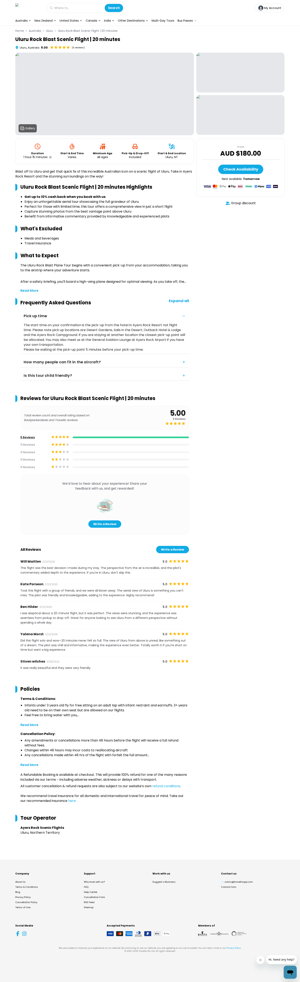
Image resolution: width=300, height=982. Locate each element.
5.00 (44, 47)
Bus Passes (185, 21)
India (107, 21)
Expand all (179, 300)
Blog (17, 892)
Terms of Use (22, 907)
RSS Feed (89, 902)
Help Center (90, 892)
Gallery (30, 128)
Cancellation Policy (26, 902)
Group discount (243, 203)
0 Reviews (27, 445)
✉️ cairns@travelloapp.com (237, 881)
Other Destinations (131, 21)
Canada (91, 21)
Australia (21, 21)
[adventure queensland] (219, 933)
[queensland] (239, 933)
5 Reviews (27, 437)
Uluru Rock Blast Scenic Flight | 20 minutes (88, 31)
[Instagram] (24, 933)
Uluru (49, 31)
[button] (50, 157)
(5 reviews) (78, 47)
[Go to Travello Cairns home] (29, 7)
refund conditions (166, 786)
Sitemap (88, 907)
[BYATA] (202, 933)
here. (72, 800)
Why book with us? (94, 881)
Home (19, 31)
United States (69, 21)
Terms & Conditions (26, 887)
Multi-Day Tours (163, 21)
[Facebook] (17, 933)
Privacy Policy (23, 897)
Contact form (228, 887)
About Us (20, 881)
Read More (29, 290)
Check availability (240, 169)
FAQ (86, 887)
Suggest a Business (164, 881)
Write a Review (104, 524)
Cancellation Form (94, 897)
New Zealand (43, 21)
